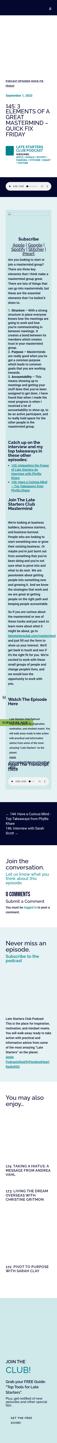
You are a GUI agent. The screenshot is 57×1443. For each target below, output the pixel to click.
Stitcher (34, 160)
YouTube (23, 163)
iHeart (46, 160)
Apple (19, 157)
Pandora (33, 762)
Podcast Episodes (18, 81)
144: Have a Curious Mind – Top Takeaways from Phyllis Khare (29, 486)
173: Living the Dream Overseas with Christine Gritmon (27, 1195)
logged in (30, 907)
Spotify (24, 762)
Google (29, 157)
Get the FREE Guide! (21, 1420)
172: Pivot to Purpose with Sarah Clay (27, 1269)
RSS (13, 766)
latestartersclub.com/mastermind (32, 636)
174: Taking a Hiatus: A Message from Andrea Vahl (28, 1170)
